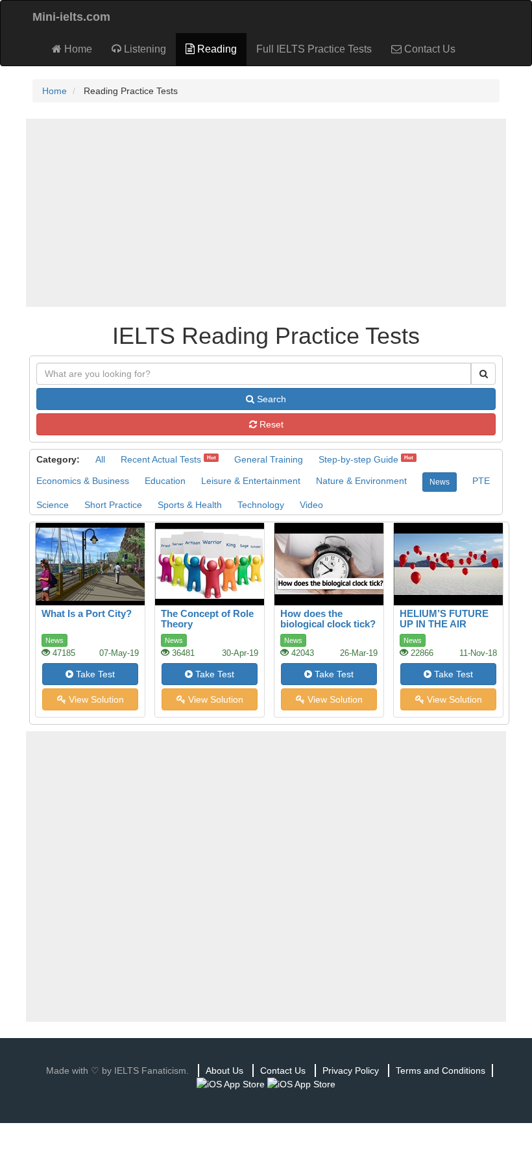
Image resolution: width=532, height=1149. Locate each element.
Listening (143, 48)
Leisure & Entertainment (250, 481)
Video (311, 505)
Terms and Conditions (440, 1070)
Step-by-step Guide (358, 459)
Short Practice (113, 505)
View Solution (95, 699)
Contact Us (428, 48)
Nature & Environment (361, 481)
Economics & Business (82, 481)
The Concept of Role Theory (207, 619)
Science (52, 505)
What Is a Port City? (87, 613)
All (100, 459)
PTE (481, 481)
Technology (260, 505)
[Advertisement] (266, 213)
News (439, 482)
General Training (268, 459)
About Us (224, 1070)
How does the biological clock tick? (328, 619)
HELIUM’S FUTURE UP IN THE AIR (444, 619)
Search (270, 399)
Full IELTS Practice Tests (314, 48)
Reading (216, 48)
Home (77, 48)
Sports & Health (190, 505)
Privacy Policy (350, 1070)
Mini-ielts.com (71, 16)
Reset (270, 424)
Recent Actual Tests (161, 459)
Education (165, 481)
